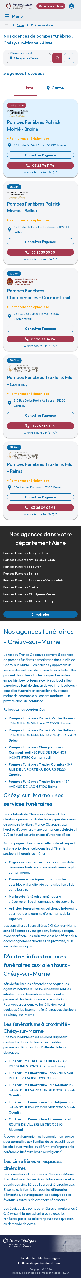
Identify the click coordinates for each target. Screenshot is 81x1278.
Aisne (20, 25)
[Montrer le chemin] (6, 25)
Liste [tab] (28, 87)
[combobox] (30, 58)
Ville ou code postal (21, 53)
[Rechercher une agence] (57, 58)
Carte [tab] (58, 87)
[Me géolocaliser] (69, 58)
